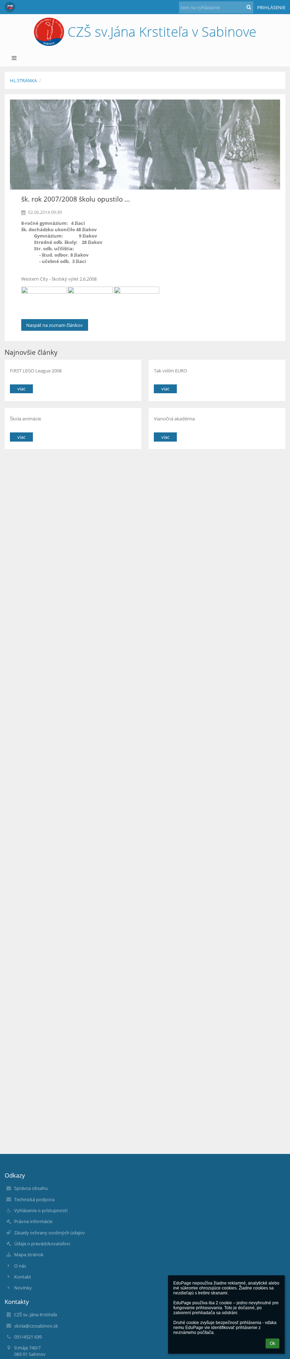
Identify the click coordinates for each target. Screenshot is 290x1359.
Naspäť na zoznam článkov (54, 325)
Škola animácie (25, 418)
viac (21, 388)
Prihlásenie (271, 7)
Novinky (23, 1288)
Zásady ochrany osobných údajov (49, 1232)
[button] (10, 7)
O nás (20, 1266)
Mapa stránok (29, 1254)
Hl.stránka (23, 80)
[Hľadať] (249, 7)
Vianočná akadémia (174, 418)
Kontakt (22, 1277)
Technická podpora (34, 1199)
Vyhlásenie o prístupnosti (41, 1210)
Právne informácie (33, 1221)
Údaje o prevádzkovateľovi (42, 1243)
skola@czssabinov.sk (36, 1326)
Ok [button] (272, 1343)
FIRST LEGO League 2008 (36, 370)
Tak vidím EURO (170, 370)
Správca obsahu (31, 1188)
